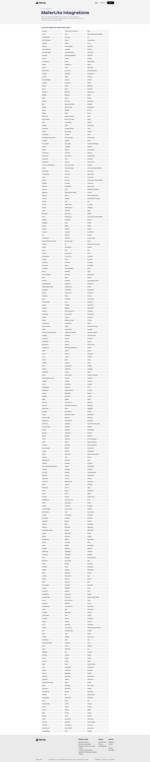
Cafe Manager (68, 122)
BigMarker (67, 95)
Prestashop (67, 505)
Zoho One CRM (68, 728)
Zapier (43, 712)
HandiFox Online (46, 302)
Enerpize (89, 219)
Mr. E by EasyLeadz (91, 438)
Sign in (110, 2)
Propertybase (68, 515)
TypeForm (89, 645)
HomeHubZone (68, 314)
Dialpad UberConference (93, 189)
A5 (88, 37)
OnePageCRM (90, 466)
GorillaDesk (45, 289)
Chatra (89, 140)
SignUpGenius (68, 575)
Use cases (74, 759)
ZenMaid (89, 715)
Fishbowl (89, 247)
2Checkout (67, 37)
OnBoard (67, 466)
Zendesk (89, 712)
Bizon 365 (67, 101)
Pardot (43, 484)
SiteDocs (67, 578)
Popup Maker (68, 502)
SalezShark (90, 554)
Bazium (66, 88)
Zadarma (67, 709)
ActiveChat (90, 46)
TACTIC (44, 609)
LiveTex (44, 384)
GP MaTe (44, 292)
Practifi (44, 505)
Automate (89, 76)
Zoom (66, 731)
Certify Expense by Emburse (49, 137)
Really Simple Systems (47, 530)
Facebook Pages (68, 241)
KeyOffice (44, 362)
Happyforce (90, 302)
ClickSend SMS (90, 155)
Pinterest (44, 496)
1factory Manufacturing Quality (94, 34)
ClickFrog (89, 152)
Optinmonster (90, 475)
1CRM (66, 34)
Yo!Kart (44, 706)
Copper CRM (90, 174)
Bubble (89, 116)
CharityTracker (91, 137)
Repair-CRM (68, 533)
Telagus (44, 621)
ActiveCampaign (69, 46)
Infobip (66, 326)
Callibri (66, 125)
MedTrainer (90, 417)
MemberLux (90, 420)
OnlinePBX (44, 469)
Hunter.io (67, 317)
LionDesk (67, 378)
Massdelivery (90, 414)
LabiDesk (89, 365)
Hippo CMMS (90, 308)
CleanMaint (67, 146)
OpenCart (67, 472)
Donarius (44, 198)
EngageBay (44, 222)
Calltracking (90, 125)
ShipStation (67, 572)
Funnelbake (44, 268)
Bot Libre (89, 110)
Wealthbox (90, 670)
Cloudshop (89, 158)
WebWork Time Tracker (47, 682)
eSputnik (44, 228)
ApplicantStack (91, 61)
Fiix (65, 244)
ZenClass (67, 712)
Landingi (44, 368)
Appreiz (89, 64)
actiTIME (44, 46)
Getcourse (67, 274)
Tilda (43, 630)
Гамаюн (89, 268)
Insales (43, 329)
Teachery (67, 618)
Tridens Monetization (47, 642)
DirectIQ (89, 192)
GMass (66, 277)
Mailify (43, 399)
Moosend (89, 435)
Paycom (67, 487)
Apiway (66, 61)
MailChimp (44, 396)
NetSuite (67, 448)
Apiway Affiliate (102, 746)
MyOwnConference (92, 442)
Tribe (88, 639)
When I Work (90, 685)
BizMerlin (44, 101)
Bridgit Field (45, 116)
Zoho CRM (44, 725)
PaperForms (90, 481)
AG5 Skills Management (70, 55)
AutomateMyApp (46, 79)
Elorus (43, 216)
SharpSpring (90, 566)
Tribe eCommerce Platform (71, 31)
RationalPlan (90, 524)
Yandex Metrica (46, 703)
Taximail (89, 615)
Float (66, 250)
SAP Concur (45, 560)
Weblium (67, 679)
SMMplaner (67, 588)
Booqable (67, 110)
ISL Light (67, 341)
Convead (67, 171)
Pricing (102, 2)
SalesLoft (89, 548)
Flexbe (43, 250)
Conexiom (89, 165)
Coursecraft (90, 177)
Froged (66, 265)
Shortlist (44, 575)
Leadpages (90, 368)
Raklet (66, 524)
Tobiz (66, 633)
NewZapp (67, 451)
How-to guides (80, 759)
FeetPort (44, 244)
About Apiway (102, 742)
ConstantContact (69, 168)
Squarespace (68, 594)
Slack (88, 582)
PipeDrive (67, 496)
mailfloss (89, 396)
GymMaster (67, 298)
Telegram (67, 621)
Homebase (89, 311)
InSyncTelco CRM (91, 335)
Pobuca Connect (69, 499)
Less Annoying (68, 375)
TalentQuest (68, 612)
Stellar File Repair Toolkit (93, 597)
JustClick (89, 356)
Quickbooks (45, 521)
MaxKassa (67, 417)
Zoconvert (44, 722)
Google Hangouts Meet (47, 286)
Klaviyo (89, 362)
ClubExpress (45, 161)
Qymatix (89, 521)
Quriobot (67, 521)
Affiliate (52, 759)
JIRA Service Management (71, 347)
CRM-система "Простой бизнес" (95, 180)
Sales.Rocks (45, 554)
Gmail (43, 277)
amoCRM (89, 58)
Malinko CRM (45, 408)
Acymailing (67, 49)
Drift (66, 201)
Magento (89, 393)
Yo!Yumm (44, 709)
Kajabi (66, 359)
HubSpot (44, 317)
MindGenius (67, 429)
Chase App (44, 140)
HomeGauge (45, 314)
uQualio (89, 658)
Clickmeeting (68, 155)
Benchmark (45, 91)
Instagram (89, 329)
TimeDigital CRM (69, 630)
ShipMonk (67, 569)
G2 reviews (111, 750)
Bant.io (43, 88)
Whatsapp (67, 685)
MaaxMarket (68, 393)
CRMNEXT (44, 183)
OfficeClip (44, 463)
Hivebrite (44, 311)
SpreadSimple (45, 594)
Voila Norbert (90, 667)
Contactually (45, 171)
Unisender (67, 655)
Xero (88, 700)
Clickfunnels (45, 155)
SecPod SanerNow (91, 557)
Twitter (66, 645)
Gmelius (89, 277)
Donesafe (67, 198)
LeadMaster (68, 368)
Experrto (89, 235)
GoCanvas (44, 280)
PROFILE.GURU (45, 512)
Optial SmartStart (91, 472)
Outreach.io (45, 481)
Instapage (44, 335)
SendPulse (44, 566)
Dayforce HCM (90, 186)
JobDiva (67, 350)
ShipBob (44, 569)
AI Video (81, 748)
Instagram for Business (70, 332)
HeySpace (44, 308)
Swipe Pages (90, 606)
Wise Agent (90, 691)
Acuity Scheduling (46, 49)
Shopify (89, 572)
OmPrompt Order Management (49, 466)
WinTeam (67, 691)
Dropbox (44, 204)
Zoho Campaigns (91, 722)
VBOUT (66, 664)
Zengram (44, 715)
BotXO (66, 113)
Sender (44, 563)
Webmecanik (90, 679)
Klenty (43, 365)
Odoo (88, 460)
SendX (66, 566)
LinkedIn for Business (92, 375)
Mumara (67, 442)
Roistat (44, 542)
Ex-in (43, 235)
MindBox (44, 429)
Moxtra (44, 438)
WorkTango (90, 697)
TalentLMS (44, 612)
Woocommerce (91, 694)
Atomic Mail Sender (92, 70)
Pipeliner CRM (90, 496)
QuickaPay (67, 518)
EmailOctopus (68, 216)
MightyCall (67, 426)
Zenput (44, 719)
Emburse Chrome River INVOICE (95, 216)
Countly (67, 177)
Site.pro (89, 578)
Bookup (44, 110)
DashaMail (44, 186)
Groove (66, 295)
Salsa (43, 557)
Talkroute (89, 612)
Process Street (68, 508)
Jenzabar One (45, 347)
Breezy (89, 113)
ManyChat (44, 411)
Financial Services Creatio (93, 244)
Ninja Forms (67, 454)
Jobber (44, 350)
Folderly (44, 253)
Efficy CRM (44, 213)
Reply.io (44, 536)
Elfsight (89, 213)
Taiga (66, 609)
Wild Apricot (68, 688)
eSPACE (89, 225)
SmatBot (44, 588)
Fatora (89, 241)
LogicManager (45, 387)
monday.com (68, 432)
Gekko (88, 271)
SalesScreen (68, 554)
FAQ (66, 759)
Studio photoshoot (84, 742)
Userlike (67, 661)
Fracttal (44, 259)
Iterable (67, 344)
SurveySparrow (68, 606)
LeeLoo (66, 372)
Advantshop (90, 52)
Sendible (67, 563)
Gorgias (89, 286)
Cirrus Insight (45, 143)
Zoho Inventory (45, 728)
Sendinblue (90, 563)
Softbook (67, 591)
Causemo (67, 134)
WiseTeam (44, 694)
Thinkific (44, 627)
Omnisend (89, 463)
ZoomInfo (89, 731)
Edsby (88, 210)
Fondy (88, 253)
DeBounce (44, 189)
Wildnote (89, 688)
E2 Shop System (68, 207)
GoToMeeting (68, 289)
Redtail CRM (90, 530)
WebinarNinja (90, 676)
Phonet (44, 493)
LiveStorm (89, 381)
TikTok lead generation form (94, 627)
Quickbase (89, 518)
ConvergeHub (45, 174)
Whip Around (45, 688)
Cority (43, 177)
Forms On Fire (68, 256)
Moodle (44, 435)
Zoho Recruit (90, 728)
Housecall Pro (90, 314)
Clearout (67, 149)
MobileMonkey (90, 429)
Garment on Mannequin (85, 744)
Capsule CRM (68, 131)
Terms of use (111, 759)
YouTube (110, 744)
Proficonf (89, 508)
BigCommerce (90, 91)
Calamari (89, 122)
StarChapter (68, 597)
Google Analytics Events (93, 280)
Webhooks (44, 676)
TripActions (67, 642)
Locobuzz (89, 384)
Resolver (89, 536)
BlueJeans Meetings (69, 104)
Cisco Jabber (68, 143)
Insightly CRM (68, 329)
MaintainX (44, 405)
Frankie (66, 259)
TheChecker (90, 624)
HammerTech (90, 298)
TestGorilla (67, 624)
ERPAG (66, 225)
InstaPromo (67, 335)
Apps (96, 2)
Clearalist (89, 146)
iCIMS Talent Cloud (69, 320)
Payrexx (67, 490)
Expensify (67, 235)
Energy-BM (67, 219)
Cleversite (67, 152)
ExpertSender (45, 238)
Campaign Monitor (69, 128)
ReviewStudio (45, 539)
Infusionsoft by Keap (92, 326)
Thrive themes (68, 627)
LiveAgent (44, 381)
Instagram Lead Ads (92, 332)
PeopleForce (90, 490)
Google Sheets (68, 286)
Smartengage (45, 585)
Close (66, 158)
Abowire (67, 40)
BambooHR (90, 85)
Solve (88, 591)
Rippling (67, 539)
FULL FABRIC (90, 265)
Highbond (67, 308)
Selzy (88, 560)
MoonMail (67, 435)
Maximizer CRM (46, 417)
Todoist (89, 633)
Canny (88, 128)
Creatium (67, 180)
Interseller (90, 338)
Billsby (43, 98)
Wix (66, 694)
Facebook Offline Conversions (49, 241)
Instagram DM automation (85, 750)
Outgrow (89, 478)
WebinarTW (45, 679)
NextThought (90, 451)
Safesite (67, 545)
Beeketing (89, 88)
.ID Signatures (45, 323)
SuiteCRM (67, 603)
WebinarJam (68, 676)
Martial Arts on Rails (69, 414)
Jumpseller (90, 353)
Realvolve (67, 530)
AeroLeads (44, 55)
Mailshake (89, 402)
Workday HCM (45, 697)
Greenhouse (90, 292)
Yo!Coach (89, 703)
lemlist (43, 375)
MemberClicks (68, 420)
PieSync (89, 493)
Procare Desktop (46, 508)
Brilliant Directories (69, 116)
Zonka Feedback (46, 731)
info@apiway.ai (98, 759)
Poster (89, 502)
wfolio (43, 685)
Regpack (44, 533)
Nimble (43, 454)
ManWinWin (90, 408)
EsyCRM (89, 228)
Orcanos (67, 478)
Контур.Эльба (68, 365)
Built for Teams (45, 119)
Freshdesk (67, 262)
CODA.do (67, 161)
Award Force (68, 82)
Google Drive (90, 283)
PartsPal (67, 484)
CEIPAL (89, 134)
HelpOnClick (90, 305)
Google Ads (67, 280)
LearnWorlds (45, 372)
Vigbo (43, 667)
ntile (66, 457)
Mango (66, 408)
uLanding (89, 652)
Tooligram (67, 636)
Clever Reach (45, 152)
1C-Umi (43, 34)
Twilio (43, 645)
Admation (89, 49)
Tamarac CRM (45, 615)
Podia (88, 499)
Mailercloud (67, 396)
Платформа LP (45, 499)
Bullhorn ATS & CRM (69, 119)
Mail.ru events (68, 402)
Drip (88, 201)
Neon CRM (67, 445)
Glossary (70, 759)
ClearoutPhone (91, 149)
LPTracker (89, 390)
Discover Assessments (92, 195)
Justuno (44, 359)
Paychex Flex (45, 487)
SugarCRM (44, 603)
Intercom (67, 338)
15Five (88, 31)
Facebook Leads (91, 238)
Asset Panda (90, 67)
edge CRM (67, 210)
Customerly (90, 183)
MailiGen (67, 399)
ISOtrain (89, 341)
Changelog (63, 759)
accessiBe (44, 43)
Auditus (66, 76)
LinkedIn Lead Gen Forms (48, 378)
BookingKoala (90, 107)
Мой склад (67, 438)
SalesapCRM (90, 545)
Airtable (67, 58)
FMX (88, 250)
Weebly (66, 682)
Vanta (43, 664)
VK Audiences (68, 667)
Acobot (66, 43)
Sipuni (88, 575)
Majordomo (90, 405)
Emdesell (44, 219)
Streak (43, 600)
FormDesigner (45, 256)
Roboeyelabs (90, 539)
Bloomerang (90, 101)
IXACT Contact (90, 344)
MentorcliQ (45, 423)
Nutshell (89, 457)
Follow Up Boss (68, 253)
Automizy (67, 79)
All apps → (81, 754)
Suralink (89, 603)
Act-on (89, 43)
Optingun (67, 475)
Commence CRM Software (48, 165)
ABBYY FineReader (46, 40)
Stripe (88, 600)
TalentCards (90, 609)
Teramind (89, 621)
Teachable (44, 618)
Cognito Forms (91, 161)
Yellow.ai (67, 703)
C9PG (43, 122)
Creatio (44, 180)
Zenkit (66, 715)
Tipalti (43, 633)
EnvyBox (89, 222)
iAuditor (44, 320)
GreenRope (45, 295)
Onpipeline (67, 469)
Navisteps (44, 445)
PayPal (43, 490)
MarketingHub (68, 411)
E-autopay (89, 204)
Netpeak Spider (46, 448)
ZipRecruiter (90, 719)
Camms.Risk (45, 128)
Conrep (44, 168)
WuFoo (66, 700)
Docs (56, 759)
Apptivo (44, 67)
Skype (43, 582)
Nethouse (44, 31)
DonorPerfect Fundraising (93, 198)
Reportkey (67, 536)
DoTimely (44, 201)
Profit (66, 512)
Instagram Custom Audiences (49, 332)
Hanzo (66, 302)
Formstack (90, 256)
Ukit (66, 652)
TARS (66, 615)
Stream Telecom (69, 600)
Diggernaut (45, 192)
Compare (86, 759)
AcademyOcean (91, 40)
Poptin (43, 502)
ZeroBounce (68, 719)
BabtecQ (44, 85)
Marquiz (44, 414)
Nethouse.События (92, 445)
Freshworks (45, 265)
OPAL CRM (44, 472)
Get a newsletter (46, 274)
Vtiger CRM (67, 670)
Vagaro (89, 661)
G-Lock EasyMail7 (69, 268)
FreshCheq (44, 262)
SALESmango (45, 551)
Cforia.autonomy (69, 137)
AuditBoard (67, 73)
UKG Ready (44, 652)
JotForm (67, 353)
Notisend (44, 457)
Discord (67, 195)
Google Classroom (46, 283)
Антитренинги (45, 61)
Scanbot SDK (68, 560)
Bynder (89, 119)
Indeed (89, 323)
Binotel (66, 98)
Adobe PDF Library (46, 52)
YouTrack (89, 706)
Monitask (89, 432)
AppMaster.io (68, 64)
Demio (66, 189)
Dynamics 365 (68, 204)
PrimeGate (90, 505)
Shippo (43, 572)
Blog (59, 759)
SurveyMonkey (45, 606)
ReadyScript (90, 527)
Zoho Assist (67, 722)
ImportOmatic (68, 323)
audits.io (44, 76)
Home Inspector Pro (69, 311)
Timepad (89, 630)
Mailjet (89, 399)
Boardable (89, 104)
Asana (66, 67)
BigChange (67, 91)
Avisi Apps (44, 82)
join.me (44, 353)
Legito (89, 372)
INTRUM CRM (45, 341)
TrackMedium (45, 639)
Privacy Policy (105, 759)
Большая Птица (68, 107)
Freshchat (89, 259)
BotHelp (44, 113)
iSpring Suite (45, 344)
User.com (44, 661)
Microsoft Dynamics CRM (93, 423)
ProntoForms (90, 512)
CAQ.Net (89, 131)
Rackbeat (44, 524)
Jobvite (89, 350)
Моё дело (44, 432)
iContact (89, 320)
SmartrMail (90, 585)
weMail (89, 682)
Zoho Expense (68, 725)
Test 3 (43, 624)
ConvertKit (67, 174)
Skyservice (67, 582)
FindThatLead (68, 247)
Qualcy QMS (45, 518)
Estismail (67, 228)
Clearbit (44, 149)
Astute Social (45, 70)
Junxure (67, 356)
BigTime (89, 95)
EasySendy (90, 207)
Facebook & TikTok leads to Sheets (88, 752)
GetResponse (90, 274)
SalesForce (67, 548)
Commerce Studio (69, 165)
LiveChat (67, 381)
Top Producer (90, 636)
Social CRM (44, 591)
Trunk (88, 642)
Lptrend (44, 393)
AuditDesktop (90, 73)
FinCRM (44, 247)
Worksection (68, 697)
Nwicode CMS (45, 460)
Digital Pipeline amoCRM (70, 192)
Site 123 (44, 578)
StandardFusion (46, 597)
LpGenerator (45, 390)
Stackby (89, 594)
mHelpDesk (67, 423)
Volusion (44, 670)
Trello (66, 639)
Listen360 (89, 378)
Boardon (44, 107)
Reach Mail (67, 527)
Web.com (44, 673)
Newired (44, 451)
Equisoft (44, 225)
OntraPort (89, 469)
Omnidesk (67, 463)
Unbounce (44, 655)
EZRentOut (67, 238)
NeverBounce (90, 448)
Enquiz (66, 222)
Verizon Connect (91, 664)
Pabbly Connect (68, 481)
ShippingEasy (90, 569)
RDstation (44, 527)
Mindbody (89, 426)
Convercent (90, 171)
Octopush (67, 460)
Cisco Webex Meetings (92, 143)
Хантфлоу (67, 362)
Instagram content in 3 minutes (87, 746)
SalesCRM (44, 548)
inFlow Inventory (46, 326)
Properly (44, 515)
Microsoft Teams (46, 426)
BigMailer (44, 95)
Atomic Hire (67, 70)
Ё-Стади (44, 207)
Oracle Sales (45, 478)
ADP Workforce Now (69, 52)
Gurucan (89, 295)
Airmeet (44, 58)
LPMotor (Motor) (69, 390)
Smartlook (67, 585)
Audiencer (44, 73)
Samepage (67, 557)
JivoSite (89, 347)
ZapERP (89, 709)
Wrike (43, 700)
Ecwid (43, 210)
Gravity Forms (68, 292)
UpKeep (89, 655)
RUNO (88, 542)
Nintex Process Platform (93, 454)
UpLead (44, 658)
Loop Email (67, 387)
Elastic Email (68, 213)
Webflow (89, 673)
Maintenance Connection (71, 405)
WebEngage (67, 673)
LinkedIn (110, 748)
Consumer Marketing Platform (94, 168)
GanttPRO (67, 271)
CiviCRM (44, 146)
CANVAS (44, 131)
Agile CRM (89, 55)
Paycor (89, 487)
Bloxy (43, 104)
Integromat (45, 338)
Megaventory (45, 420)
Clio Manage (45, 158)
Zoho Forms (90, 725)
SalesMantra (68, 551)
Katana (89, 359)
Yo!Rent (67, 706)
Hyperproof (90, 317)
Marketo (89, 411)
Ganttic (44, 271)
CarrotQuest (45, 134)
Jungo (43, 356)
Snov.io (89, 588)
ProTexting (90, 515)
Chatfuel (67, 140)
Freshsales (90, 262)
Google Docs (68, 283)
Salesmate (89, 551)
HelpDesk (67, 305)
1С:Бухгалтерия (46, 37)
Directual (44, 195)
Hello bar (44, 305)
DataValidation (68, 186)
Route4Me (67, 542)
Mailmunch (44, 402)
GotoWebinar (90, 289)
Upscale (67, 658)
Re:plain (89, 533)
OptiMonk (44, 475)
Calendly (44, 125)
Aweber (89, 82)
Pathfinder (90, 484)
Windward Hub (45, 691)
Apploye (44, 64)
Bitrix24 (89, 98)
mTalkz (43, 442)
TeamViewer (90, 618)
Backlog (66, 85)
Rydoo (43, 545)
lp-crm (89, 387)
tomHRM (44, 636)
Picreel (66, 493)
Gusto (43, 298)
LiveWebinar (68, 384)
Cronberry (67, 183)
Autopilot (89, 79)
